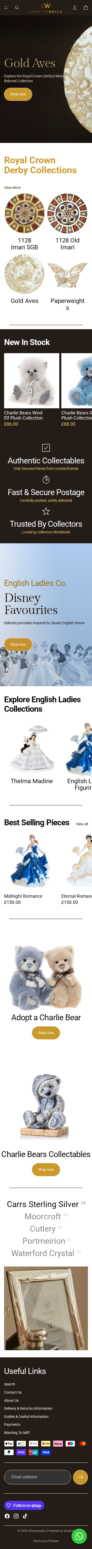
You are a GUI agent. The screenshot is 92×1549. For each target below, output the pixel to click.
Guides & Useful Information (26, 1417)
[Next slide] (82, 390)
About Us (11, 1400)
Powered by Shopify (60, 1531)
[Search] (16, 7)
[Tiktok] (25, 1516)
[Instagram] (16, 1516)
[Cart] (85, 7)
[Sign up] (80, 1477)
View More (12, 188)
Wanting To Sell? (17, 1433)
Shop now (18, 94)
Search (9, 1384)
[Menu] (6, 8)
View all (82, 824)
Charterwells (37, 1531)
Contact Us (13, 1392)
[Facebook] (7, 1516)
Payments (12, 1425)
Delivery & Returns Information (28, 1408)
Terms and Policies (46, 1541)
